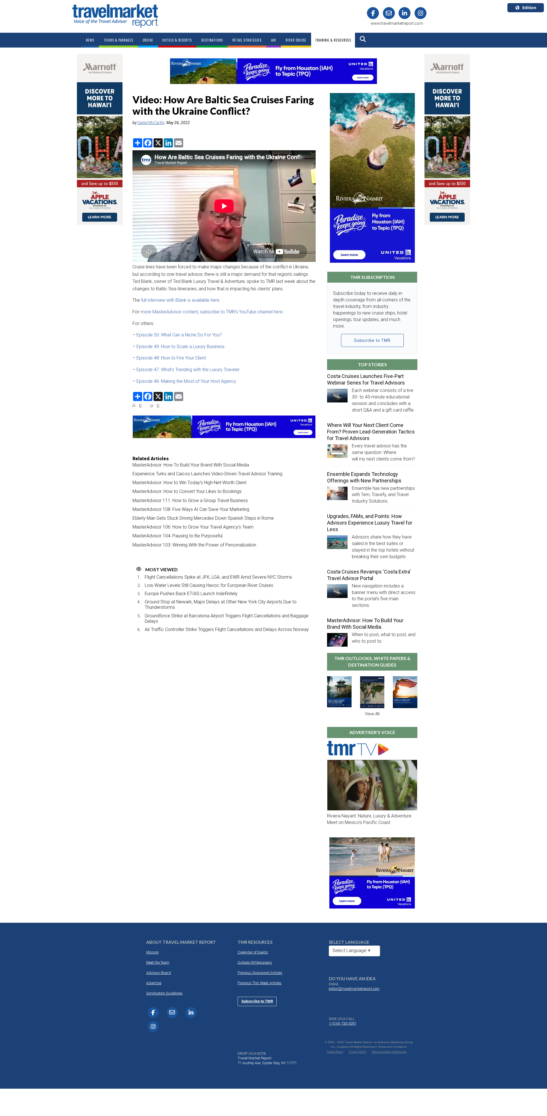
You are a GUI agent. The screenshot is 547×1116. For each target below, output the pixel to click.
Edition (529, 7)
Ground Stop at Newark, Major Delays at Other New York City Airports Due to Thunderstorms (221, 604)
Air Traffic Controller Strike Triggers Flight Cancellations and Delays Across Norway (227, 629)
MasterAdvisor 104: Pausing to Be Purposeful (177, 536)
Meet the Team (157, 962)
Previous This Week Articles (259, 983)
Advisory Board (158, 973)
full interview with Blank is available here (179, 300)
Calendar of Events (253, 952)
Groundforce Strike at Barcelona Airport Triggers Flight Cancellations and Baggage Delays (227, 618)
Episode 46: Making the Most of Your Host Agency (186, 381)
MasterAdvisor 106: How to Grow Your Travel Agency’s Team (193, 527)
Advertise (153, 983)
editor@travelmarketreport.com (354, 988)
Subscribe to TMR (372, 340)
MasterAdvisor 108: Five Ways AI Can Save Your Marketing (190, 509)
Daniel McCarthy (151, 122)
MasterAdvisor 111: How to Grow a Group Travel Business (190, 500)
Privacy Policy (357, 1051)
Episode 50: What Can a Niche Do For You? (179, 335)
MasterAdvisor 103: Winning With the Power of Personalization (194, 545)
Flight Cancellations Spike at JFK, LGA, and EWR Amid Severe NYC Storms (218, 577)
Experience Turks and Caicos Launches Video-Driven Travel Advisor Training (207, 473)
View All (372, 713)
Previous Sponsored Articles (260, 973)
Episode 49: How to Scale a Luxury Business (181, 346)
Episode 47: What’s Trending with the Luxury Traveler (188, 369)
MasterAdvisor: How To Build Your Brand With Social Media (190, 465)
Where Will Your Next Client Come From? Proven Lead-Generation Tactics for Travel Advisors (371, 431)
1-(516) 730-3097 (342, 1023)
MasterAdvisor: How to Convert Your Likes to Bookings (187, 491)
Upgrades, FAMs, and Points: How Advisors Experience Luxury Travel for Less (369, 522)
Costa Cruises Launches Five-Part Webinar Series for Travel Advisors (366, 379)
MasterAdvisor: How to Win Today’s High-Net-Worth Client (189, 482)
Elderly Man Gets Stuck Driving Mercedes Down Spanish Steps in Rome (203, 518)
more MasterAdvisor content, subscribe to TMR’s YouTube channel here (211, 312)
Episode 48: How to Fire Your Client (171, 358)
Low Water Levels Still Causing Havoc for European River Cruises (209, 585)
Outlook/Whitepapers (255, 962)
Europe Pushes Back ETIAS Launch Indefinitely (191, 593)
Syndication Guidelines (164, 993)
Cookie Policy (335, 1051)
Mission (152, 952)
